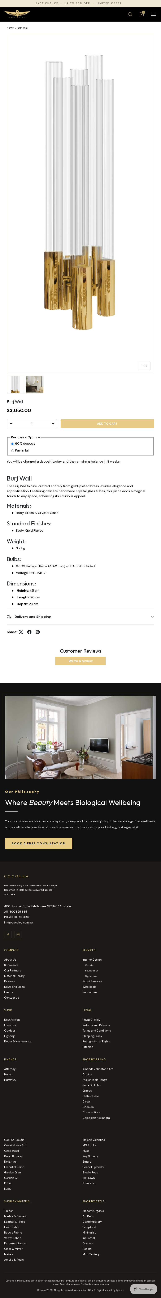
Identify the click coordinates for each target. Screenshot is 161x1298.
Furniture (10, 1025)
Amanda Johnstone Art (98, 1069)
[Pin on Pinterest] (38, 632)
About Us (10, 959)
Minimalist (89, 1232)
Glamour (88, 1243)
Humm (8, 1074)
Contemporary (92, 1222)
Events (8, 992)
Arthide (87, 1074)
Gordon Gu (11, 1178)
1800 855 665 (18, 911)
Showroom (11, 965)
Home (10, 27)
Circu (86, 1101)
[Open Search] (130, 14)
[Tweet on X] (21, 632)
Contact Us (11, 997)
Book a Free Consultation (39, 843)
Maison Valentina (94, 1140)
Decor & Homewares (17, 1041)
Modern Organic (93, 1211)
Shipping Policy (92, 1036)
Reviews (9, 981)
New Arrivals (12, 1020)
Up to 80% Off (77, 3)
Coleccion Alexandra (96, 1118)
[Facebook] (8, 934)
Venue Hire (90, 992)
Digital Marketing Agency (110, 1290)
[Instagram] (18, 934)
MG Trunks (89, 1145)
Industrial (89, 1238)
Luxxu (8, 1189)
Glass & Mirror (13, 1249)
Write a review (81, 661)
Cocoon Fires (91, 1112)
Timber (8, 1211)
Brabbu (87, 1090)
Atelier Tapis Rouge (95, 1080)
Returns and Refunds (96, 1025)
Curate (89, 965)
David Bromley (13, 1156)
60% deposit (25, 443)
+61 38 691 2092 (19, 917)
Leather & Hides (14, 1222)
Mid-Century (91, 1254)
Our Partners (12, 970)
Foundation (92, 970)
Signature (91, 976)
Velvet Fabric (12, 1238)
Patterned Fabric (15, 1243)
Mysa (86, 1151)
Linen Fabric (12, 1227)
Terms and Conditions (97, 1030)
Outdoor (9, 1030)
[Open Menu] (153, 14)
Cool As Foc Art (14, 1140)
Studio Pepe (90, 1172)
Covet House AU (15, 1145)
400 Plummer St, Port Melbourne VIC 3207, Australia (37, 906)
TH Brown (89, 1178)
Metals (8, 1254)
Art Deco (88, 1216)
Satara (87, 1161)
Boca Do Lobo (92, 1085)
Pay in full (22, 450)
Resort (87, 1249)
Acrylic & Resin (14, 1259)
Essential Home (14, 1167)
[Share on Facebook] (29, 632)
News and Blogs (14, 987)
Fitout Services (92, 981)
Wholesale (89, 987)
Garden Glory (13, 1172)
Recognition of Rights (96, 1041)
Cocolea (88, 1107)
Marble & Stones (15, 1216)
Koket (8, 1183)
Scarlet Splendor (93, 1167)
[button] (141, 14)
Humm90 (10, 1080)
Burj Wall (23, 27)
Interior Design (92, 959)
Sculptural (89, 1227)
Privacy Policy (91, 1020)
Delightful (10, 1161)
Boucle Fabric (13, 1232)
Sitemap (88, 1047)
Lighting (9, 1036)
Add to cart (107, 423)
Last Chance (47, 3)
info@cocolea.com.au (18, 922)
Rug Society (90, 1156)
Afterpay (10, 1069)
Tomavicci (89, 1183)
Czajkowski (11, 1151)
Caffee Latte (91, 1096)
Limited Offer (109, 3)
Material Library (14, 976)
